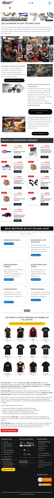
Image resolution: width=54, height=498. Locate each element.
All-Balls (15, 231)
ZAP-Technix (11, 231)
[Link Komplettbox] (13, 242)
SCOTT (37, 231)
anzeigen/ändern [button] (23, 465)
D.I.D (25, 233)
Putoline (48, 231)
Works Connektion (42, 231)
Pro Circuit (33, 231)
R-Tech (22, 231)
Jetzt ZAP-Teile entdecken (9, 430)
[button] (10, 8)
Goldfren (28, 233)
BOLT (19, 231)
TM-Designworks (27, 231)
